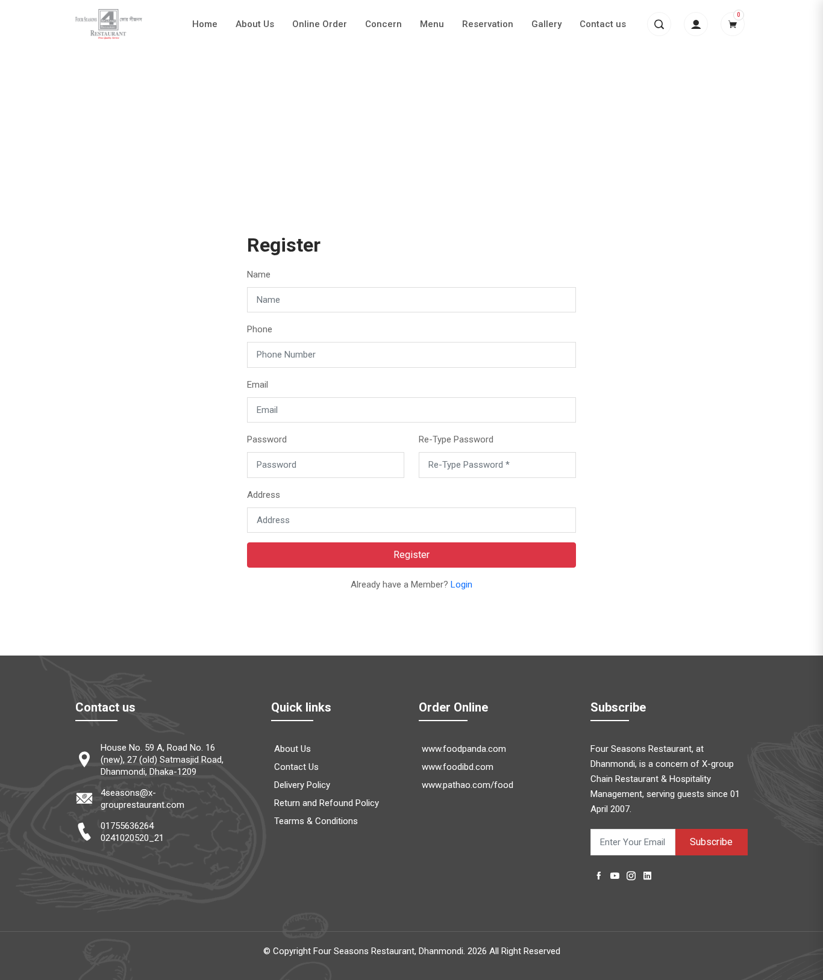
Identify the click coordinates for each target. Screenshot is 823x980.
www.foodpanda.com (464, 748)
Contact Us (296, 766)
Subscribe (711, 842)
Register (411, 554)
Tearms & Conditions (316, 821)
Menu (432, 24)
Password (267, 439)
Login (461, 584)
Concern (383, 24)
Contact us (603, 24)
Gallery (546, 24)
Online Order (319, 24)
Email (257, 384)
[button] (659, 24)
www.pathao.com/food (467, 785)
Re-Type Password (456, 439)
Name (259, 274)
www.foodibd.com (457, 766)
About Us (255, 24)
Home (204, 24)
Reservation (487, 24)
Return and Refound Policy (326, 803)
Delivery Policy (302, 785)
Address (263, 494)
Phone (259, 329)
